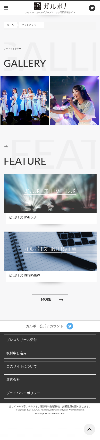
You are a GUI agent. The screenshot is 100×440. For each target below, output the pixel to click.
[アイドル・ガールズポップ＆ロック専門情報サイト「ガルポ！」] (50, 6)
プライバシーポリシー (23, 393)
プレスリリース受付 (21, 340)
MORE (46, 299)
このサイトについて (21, 366)
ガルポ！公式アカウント (45, 326)
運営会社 (13, 379)
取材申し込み (16, 353)
